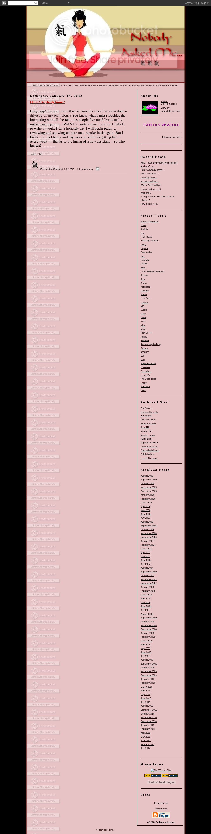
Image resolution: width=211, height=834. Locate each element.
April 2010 (145, 690)
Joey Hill (145, 427)
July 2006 (145, 518)
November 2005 (149, 487)
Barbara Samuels (149, 412)
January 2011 (147, 725)
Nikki (143, 325)
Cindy (143, 244)
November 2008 (149, 625)
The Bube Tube (148, 379)
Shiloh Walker (147, 454)
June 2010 (146, 698)
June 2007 (146, 560)
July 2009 (145, 656)
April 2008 (145, 598)
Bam (143, 233)
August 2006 (147, 522)
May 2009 (145, 648)
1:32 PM (69, 169)
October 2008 (147, 621)
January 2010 (147, 679)
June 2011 (146, 740)
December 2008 (149, 629)
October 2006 (147, 529)
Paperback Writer (149, 442)
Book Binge (146, 237)
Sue (142, 356)
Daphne (144, 248)
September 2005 (149, 479)
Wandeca (145, 386)
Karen (144, 283)
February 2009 (148, 637)
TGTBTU (145, 367)
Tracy (144, 383)
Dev (143, 256)
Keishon (145, 290)
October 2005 (147, 483)
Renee (144, 336)
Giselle (144, 263)
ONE (143, 329)
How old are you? (149, 204)
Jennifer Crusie (148, 423)
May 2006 (145, 510)
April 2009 (145, 644)
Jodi (143, 279)
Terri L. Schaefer (149, 458)
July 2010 (145, 702)
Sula (143, 359)
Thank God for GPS (151, 189)
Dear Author (146, 252)
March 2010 (146, 687)
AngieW (144, 229)
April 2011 (145, 733)
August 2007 (147, 568)
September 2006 (149, 525)
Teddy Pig (145, 375)
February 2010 (148, 683)
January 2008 (147, 587)
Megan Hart (146, 431)
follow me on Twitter (172, 137)
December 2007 (149, 583)
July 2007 (145, 564)
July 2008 (145, 610)
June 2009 (146, 652)
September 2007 (149, 571)
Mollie (143, 317)
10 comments (85, 169)
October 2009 (147, 667)
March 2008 (146, 594)
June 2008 (146, 606)
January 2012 (147, 744)
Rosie (164, 101)
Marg (143, 313)
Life (39, 154)
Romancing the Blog (151, 344)
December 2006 (149, 537)
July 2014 (145, 748)
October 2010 (147, 713)
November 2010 (149, 717)
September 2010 (149, 710)
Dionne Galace (148, 419)
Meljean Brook (148, 435)
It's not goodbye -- (150, 181)
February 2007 (148, 545)
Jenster (144, 275)
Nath (143, 321)
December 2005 (149, 491)
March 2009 (146, 640)
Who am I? (146, 192)
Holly (143, 267)
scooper (145, 352)
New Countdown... (150, 173)
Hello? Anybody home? (152, 170)
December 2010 (149, 721)
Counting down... (149, 177)
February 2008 (148, 591)
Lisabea (144, 302)
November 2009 (149, 671)
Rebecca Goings (149, 446)
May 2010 (145, 694)
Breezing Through (149, 240)
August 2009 (147, 660)
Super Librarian (148, 363)
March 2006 (146, 502)
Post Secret (146, 333)
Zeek (143, 390)
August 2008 (147, 614)
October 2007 (147, 575)
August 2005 (147, 475)
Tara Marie (146, 371)
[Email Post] (97, 169)
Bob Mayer (146, 415)
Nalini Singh (146, 438)
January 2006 (147, 495)
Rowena (145, 340)
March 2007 (146, 548)
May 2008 (145, 602)
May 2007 (145, 556)
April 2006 (145, 506)
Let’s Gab (145, 298)
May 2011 (145, 736)
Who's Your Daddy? (150, 185)
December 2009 (149, 675)
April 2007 (145, 552)
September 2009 (149, 663)
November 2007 (149, 579)
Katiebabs (145, 286)
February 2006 (148, 499)
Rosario (144, 348)
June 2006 (146, 514)
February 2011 (148, 729)
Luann (144, 310)
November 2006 (149, 533)
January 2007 (147, 541)
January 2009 (147, 633)
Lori (142, 306)
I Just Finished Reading (152, 271)
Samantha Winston (150, 450)
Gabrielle (145, 260)
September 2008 (149, 617)
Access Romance (149, 221)
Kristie (144, 294)
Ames (143, 225)
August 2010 (147, 706)
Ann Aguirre (146, 408)
